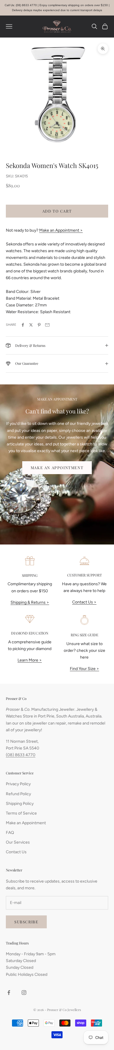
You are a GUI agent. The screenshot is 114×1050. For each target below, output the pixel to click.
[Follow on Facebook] (9, 992)
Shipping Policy (20, 803)
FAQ (10, 832)
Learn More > (30, 660)
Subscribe (26, 921)
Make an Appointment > (61, 230)
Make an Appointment (57, 467)
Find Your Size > (84, 668)
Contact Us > (84, 602)
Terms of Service (21, 813)
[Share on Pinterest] (39, 325)
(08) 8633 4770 (20, 754)
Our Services (18, 842)
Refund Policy (18, 793)
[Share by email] (47, 325)
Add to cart (57, 210)
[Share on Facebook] (22, 325)
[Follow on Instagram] (24, 992)
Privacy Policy (18, 783)
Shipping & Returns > (30, 602)
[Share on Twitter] (31, 325)
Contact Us (16, 851)
